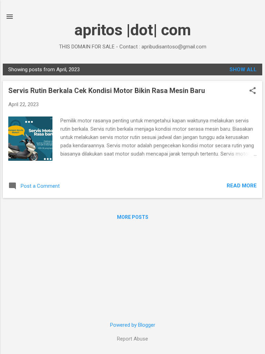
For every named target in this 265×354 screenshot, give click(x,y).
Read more (242, 186)
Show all (243, 69)
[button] (252, 91)
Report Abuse (132, 339)
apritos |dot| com (133, 30)
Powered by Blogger (132, 325)
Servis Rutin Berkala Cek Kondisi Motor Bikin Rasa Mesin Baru (106, 90)
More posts (132, 217)
